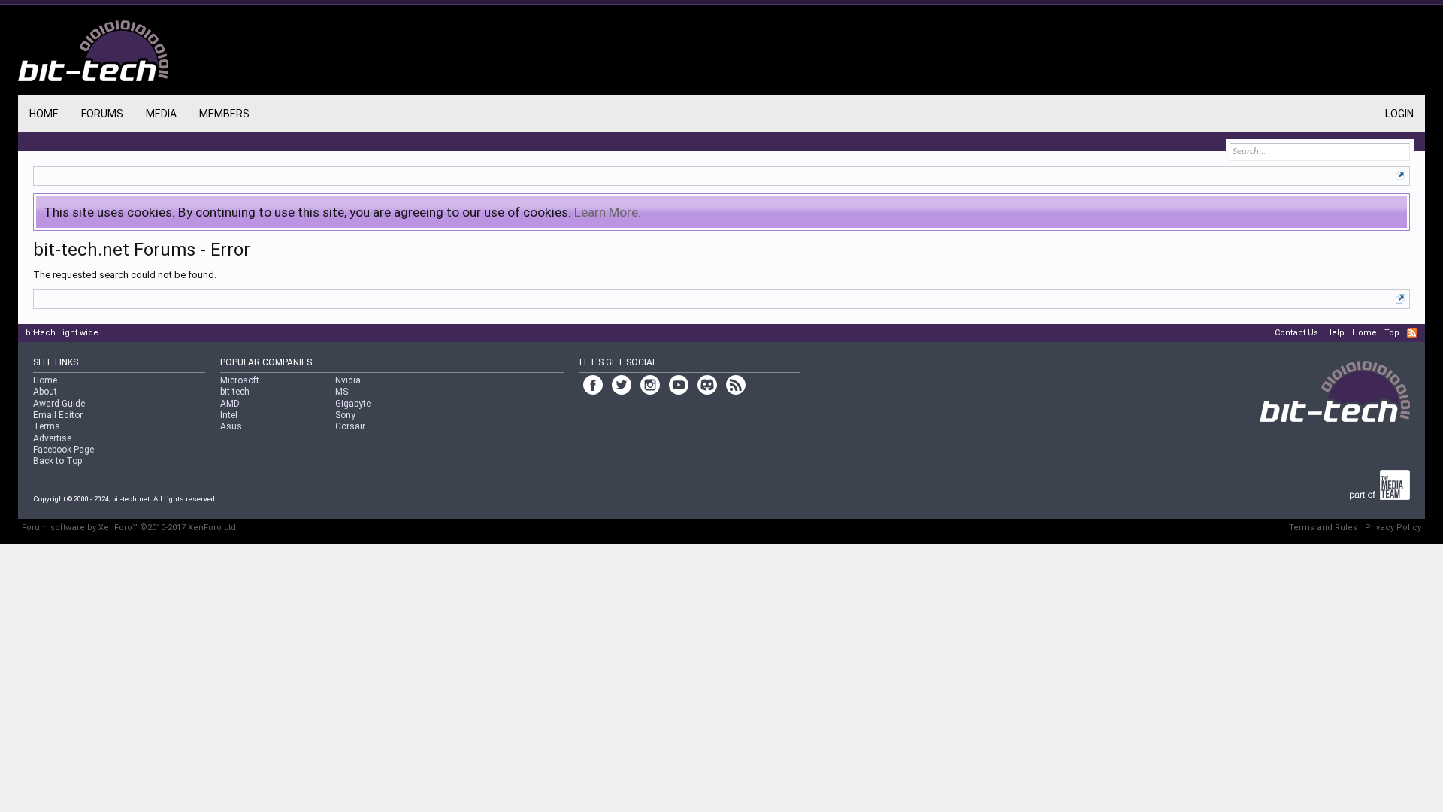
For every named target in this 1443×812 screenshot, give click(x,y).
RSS (1412, 333)
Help (1335, 333)
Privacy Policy (1393, 527)
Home (44, 114)
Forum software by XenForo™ (130, 527)
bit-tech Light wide (62, 333)
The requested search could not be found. (124, 274)
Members (224, 114)
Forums (102, 114)
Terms (46, 426)
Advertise (52, 438)
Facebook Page (63, 449)
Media (161, 114)
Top (1391, 333)
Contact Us (1296, 333)
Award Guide (59, 403)
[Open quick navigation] (1400, 175)
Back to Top (57, 461)
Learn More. (607, 212)
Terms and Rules (1323, 527)
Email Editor (58, 415)
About (45, 391)
